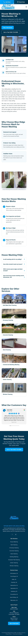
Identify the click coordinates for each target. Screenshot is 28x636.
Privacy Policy (9, 634)
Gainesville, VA (14, 585)
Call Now (8, 2)
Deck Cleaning (14, 553)
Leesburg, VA (14, 591)
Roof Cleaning (14, 544)
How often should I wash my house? (12, 264)
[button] (26, 7)
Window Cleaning (14, 565)
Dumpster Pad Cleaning (14, 559)
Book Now (22, 2)
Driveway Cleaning (14, 547)
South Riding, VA (14, 597)
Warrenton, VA (14, 600)
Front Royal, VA (14, 576)
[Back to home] (8, 7)
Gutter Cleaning (14, 562)
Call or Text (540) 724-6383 (10, 32)
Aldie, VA (14, 579)
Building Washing (14, 556)
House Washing (14, 541)
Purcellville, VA (14, 594)
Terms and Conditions (17, 634)
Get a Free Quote (7, 27)
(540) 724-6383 (14, 609)
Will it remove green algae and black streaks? (12, 269)
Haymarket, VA (14, 588)
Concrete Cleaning (14, 550)
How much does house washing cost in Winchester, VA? (13, 276)
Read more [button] (14, 422)
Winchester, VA (14, 573)
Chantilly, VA (14, 582)
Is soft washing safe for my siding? (12, 259)
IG (15, 534)
